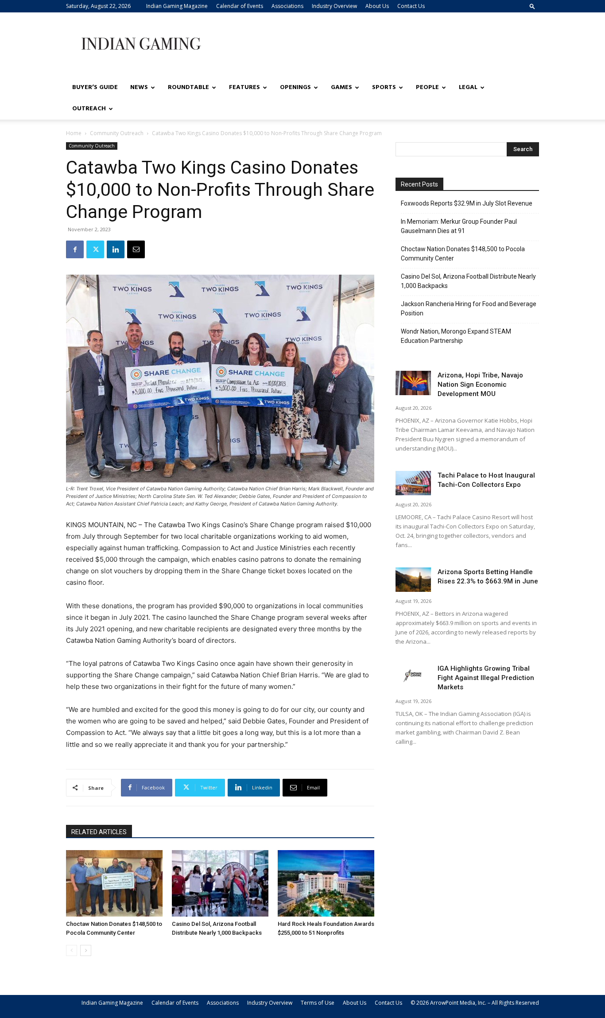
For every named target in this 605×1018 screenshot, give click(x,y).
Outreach (89, 109)
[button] (532, 6)
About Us (377, 6)
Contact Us (411, 6)
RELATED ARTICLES (99, 831)
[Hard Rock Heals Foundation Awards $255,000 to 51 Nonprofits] (326, 883)
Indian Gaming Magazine (177, 6)
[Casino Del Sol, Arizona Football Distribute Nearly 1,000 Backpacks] (220, 883)
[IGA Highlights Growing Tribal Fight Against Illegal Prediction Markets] (413, 676)
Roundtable (188, 87)
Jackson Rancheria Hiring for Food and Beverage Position (468, 308)
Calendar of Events (239, 6)
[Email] (136, 249)
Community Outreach (116, 133)
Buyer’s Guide (95, 87)
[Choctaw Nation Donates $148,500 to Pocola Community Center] (114, 883)
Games (341, 87)
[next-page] (85, 950)
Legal (468, 87)
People (427, 87)
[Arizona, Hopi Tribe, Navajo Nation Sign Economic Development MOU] (413, 383)
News (139, 87)
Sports (384, 87)
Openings (295, 87)
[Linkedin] (115, 249)
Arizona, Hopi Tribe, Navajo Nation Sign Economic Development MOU (480, 384)
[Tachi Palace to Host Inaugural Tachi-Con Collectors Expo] (413, 483)
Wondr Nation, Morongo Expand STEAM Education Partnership (456, 336)
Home (73, 133)
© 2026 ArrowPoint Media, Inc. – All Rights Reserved (475, 1002)
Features (244, 87)
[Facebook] (75, 249)
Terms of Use (317, 1002)
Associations (287, 6)
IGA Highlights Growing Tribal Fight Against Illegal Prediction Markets (486, 677)
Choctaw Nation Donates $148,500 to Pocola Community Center (463, 253)
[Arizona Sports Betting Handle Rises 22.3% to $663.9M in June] (413, 579)
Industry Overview (334, 6)
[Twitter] (95, 249)
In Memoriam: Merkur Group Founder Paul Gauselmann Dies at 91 (459, 226)
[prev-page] (71, 950)
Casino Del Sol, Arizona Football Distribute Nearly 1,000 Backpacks (468, 281)
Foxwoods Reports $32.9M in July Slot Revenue (466, 203)
